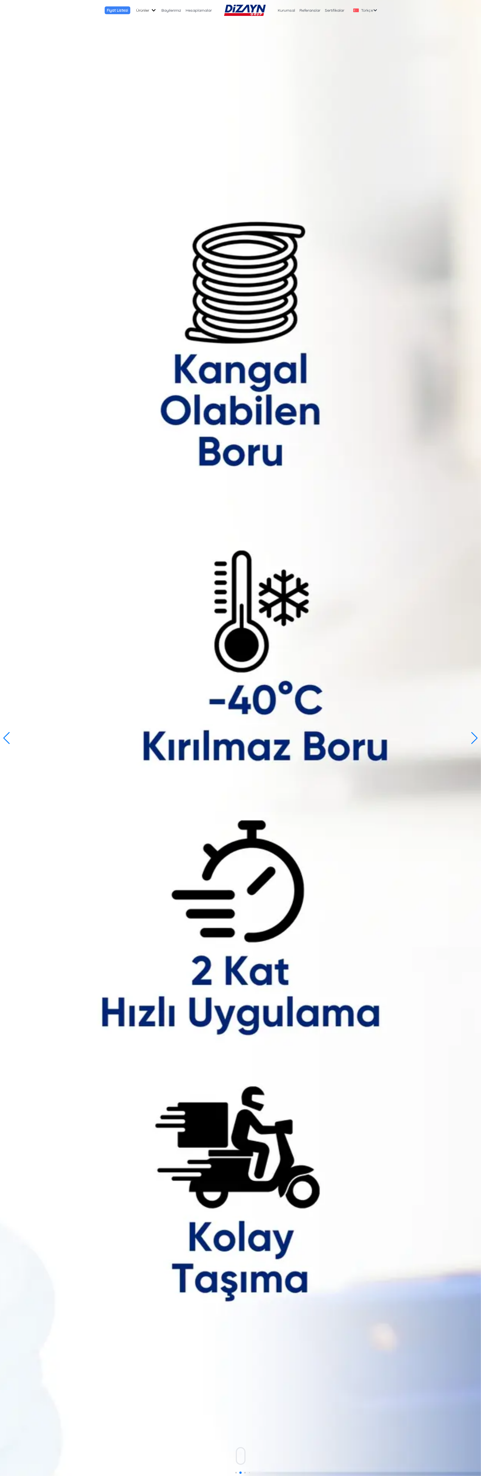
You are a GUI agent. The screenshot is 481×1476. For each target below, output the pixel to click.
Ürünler (142, 10)
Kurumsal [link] (286, 10)
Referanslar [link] (310, 10)
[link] (245, 10)
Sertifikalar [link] (334, 10)
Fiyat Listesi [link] (117, 10)
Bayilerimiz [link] (171, 10)
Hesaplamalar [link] (199, 10)
